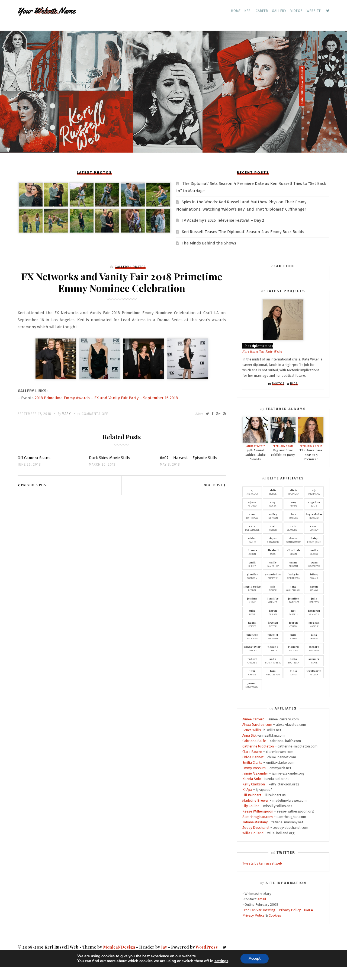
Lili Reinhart (251, 795)
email (262, 899)
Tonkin (273, 648)
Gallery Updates (130, 267)
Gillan (273, 612)
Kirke (252, 600)
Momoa (314, 588)
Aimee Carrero (253, 719)
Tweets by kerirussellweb (262, 863)
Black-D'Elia (273, 660)
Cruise (252, 672)
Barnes (293, 515)
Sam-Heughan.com (257, 817)
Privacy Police (253, 915)
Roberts (314, 600)
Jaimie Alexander (255, 773)
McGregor (314, 564)
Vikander (293, 491)
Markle (314, 624)
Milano (252, 503)
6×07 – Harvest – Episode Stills (188, 457)
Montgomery (293, 539)
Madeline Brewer (255, 800)
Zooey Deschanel (255, 828)
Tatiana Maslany (255, 822)
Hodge (273, 491)
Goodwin (252, 575)
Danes (252, 539)
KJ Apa (247, 790)
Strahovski (252, 684)
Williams (252, 636)
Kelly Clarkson (253, 784)
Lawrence (293, 600)
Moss (272, 551)
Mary (66, 414)
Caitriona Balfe (254, 741)
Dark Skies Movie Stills (109, 457)
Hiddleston (273, 672)
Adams (293, 503)
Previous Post (34, 485)
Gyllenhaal (293, 588)
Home (236, 11)
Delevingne (252, 527)
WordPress (206, 947)
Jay (164, 947)
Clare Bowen (252, 752)
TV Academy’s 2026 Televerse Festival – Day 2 (223, 220)
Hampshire (272, 564)
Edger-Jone (314, 539)
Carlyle (252, 660)
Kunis (293, 636)
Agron (252, 551)
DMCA (308, 910)
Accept (255, 958)
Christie (273, 575)
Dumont (293, 564)
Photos (278, 383)
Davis (293, 672)
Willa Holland (253, 833)
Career (262, 11)
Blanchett (293, 527)
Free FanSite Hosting (258, 910)
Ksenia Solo (251, 779)
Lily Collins (250, 806)
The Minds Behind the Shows (209, 243)
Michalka (252, 491)
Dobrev (314, 636)
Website (314, 11)
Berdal (252, 588)
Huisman (273, 636)
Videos (296, 11)
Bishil (314, 660)
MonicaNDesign (119, 947)
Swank (314, 575)
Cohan (293, 624)
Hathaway (252, 515)
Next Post (213, 485)
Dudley (252, 648)
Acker (272, 503)
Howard (314, 515)
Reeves (252, 624)
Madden (293, 648)
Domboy (314, 527)
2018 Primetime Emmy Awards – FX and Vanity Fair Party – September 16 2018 (106, 397)
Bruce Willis (251, 730)
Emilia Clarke (252, 762)
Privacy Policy (290, 910)
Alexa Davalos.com (257, 725)
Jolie (314, 503)
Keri (248, 11)
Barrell (293, 612)
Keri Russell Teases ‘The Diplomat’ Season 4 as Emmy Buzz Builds (243, 231)
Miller (314, 672)
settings (221, 961)
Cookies (275, 915)
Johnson (273, 515)
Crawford (273, 539)
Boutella (293, 660)
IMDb (294, 383)
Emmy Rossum (254, 768)
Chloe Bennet (253, 757)
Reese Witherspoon (257, 811)
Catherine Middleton (258, 746)
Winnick (314, 612)
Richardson (293, 575)
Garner (272, 600)
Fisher (272, 527)
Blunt (252, 564)
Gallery (279, 11)
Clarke (314, 551)
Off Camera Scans (34, 457)
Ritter (273, 624)
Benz (252, 612)
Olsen (293, 551)
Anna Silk (249, 735)
